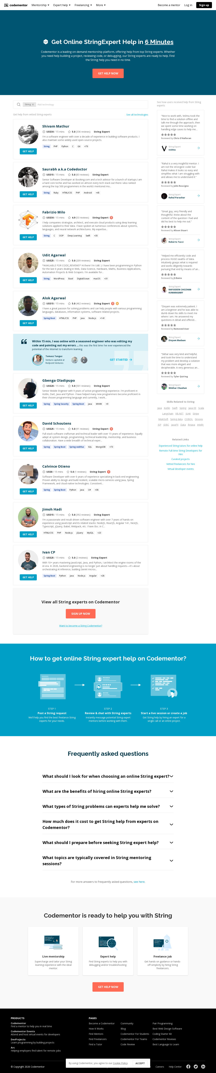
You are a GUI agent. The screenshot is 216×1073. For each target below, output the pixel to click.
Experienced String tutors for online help (180, 445)
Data (183, 424)
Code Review (128, 1044)
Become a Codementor (102, 1023)
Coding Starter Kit (162, 1033)
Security (61, 403)
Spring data (176, 419)
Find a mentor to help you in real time (31, 1025)
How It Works (96, 1028)
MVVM (99, 403)
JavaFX (174, 424)
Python (65, 146)
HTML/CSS (67, 192)
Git (79, 146)
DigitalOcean (83, 278)
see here (139, 882)
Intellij (200, 424)
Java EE (192, 408)
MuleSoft (163, 419)
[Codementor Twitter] (196, 1067)
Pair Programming (162, 1023)
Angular (93, 575)
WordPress (59, 278)
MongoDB (100, 446)
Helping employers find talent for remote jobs (36, 1049)
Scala (201, 408)
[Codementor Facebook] (188, 1067)
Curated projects (180, 459)
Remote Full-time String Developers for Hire (180, 452)
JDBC (166, 424)
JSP (159, 424)
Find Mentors (96, 1033)
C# (89, 489)
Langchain (167, 413)
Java (83, 318)
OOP (61, 235)
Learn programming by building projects (32, 1041)
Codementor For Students (135, 1033)
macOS (96, 278)
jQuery (80, 532)
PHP (56, 146)
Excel (70, 278)
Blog (123, 1028)
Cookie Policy (120, 1063)
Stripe (196, 413)
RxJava (191, 424)
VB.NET (179, 413)
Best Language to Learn (166, 1044)
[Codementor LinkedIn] (203, 1067)
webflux (77, 446)
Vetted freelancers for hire (180, 464)
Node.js (92, 318)
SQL (90, 446)
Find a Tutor (95, 1044)
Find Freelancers (98, 1039)
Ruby (56, 192)
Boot (49, 318)
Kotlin (167, 408)
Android (88, 192)
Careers (160, 1066)
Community (127, 1023)
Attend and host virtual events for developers (35, 1033)
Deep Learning (75, 235)
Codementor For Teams (134, 1039)
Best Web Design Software (167, 1028)
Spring (183, 408)
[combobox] (91, 104)
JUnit (188, 413)
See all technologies (137, 114)
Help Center (175, 1066)
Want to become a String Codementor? (80, 625)
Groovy (199, 419)
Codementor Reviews (164, 1039)
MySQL (90, 532)
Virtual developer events (181, 468)
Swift (88, 235)
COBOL (189, 419)
